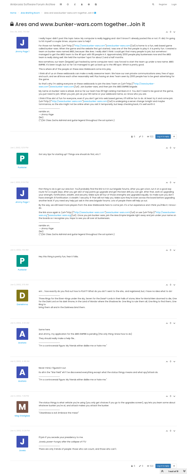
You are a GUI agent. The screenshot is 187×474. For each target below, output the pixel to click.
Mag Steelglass (22, 415)
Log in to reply (163, 136)
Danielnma (22, 304)
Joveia (22, 450)
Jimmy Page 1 (22, 51)
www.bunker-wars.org (60, 215)
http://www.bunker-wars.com (90, 45)
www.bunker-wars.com (118, 45)
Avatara (22, 342)
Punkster (22, 167)
